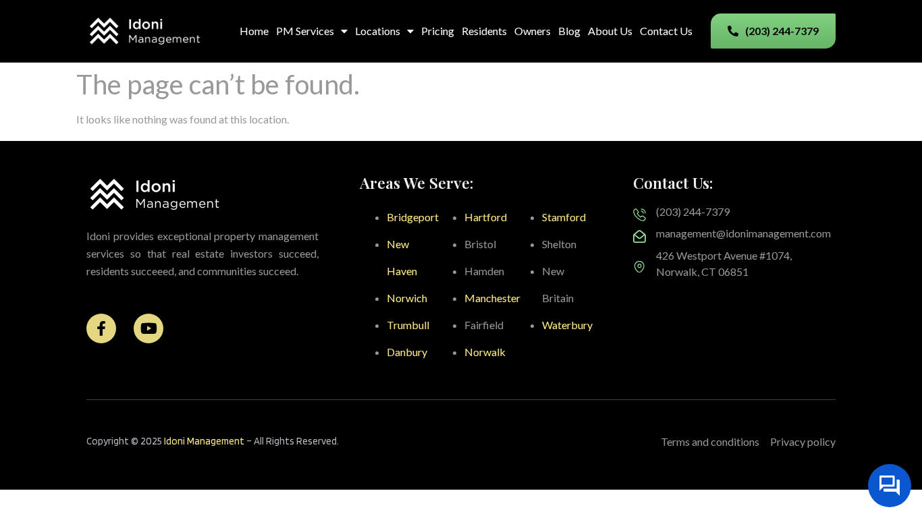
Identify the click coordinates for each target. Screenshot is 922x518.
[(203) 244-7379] (639, 214)
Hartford (485, 216)
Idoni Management (204, 441)
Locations (377, 30)
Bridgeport (413, 216)
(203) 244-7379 (693, 211)
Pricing (437, 30)
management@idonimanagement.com (743, 233)
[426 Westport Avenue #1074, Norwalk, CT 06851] (639, 266)
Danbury (407, 351)
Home (254, 30)
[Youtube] (148, 328)
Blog (569, 30)
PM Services (305, 30)
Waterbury (567, 324)
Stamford (564, 216)
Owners (532, 30)
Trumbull (408, 324)
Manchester (492, 297)
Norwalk (485, 351)
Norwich (407, 297)
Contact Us (666, 30)
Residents (484, 30)
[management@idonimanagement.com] (639, 236)
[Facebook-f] (101, 328)
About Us (610, 30)
